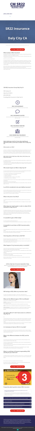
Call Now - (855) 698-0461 (17, 49)
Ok (17, 429)
